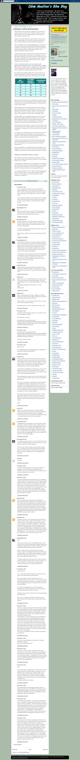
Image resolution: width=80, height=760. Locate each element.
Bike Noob (54, 303)
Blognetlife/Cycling (56, 187)
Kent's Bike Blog (56, 207)
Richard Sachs (55, 248)
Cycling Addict (55, 316)
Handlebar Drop (55, 152)
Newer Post (14, 749)
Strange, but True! (56, 364)
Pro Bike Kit (55, 246)
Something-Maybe (56, 362)
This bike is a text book (57, 372)
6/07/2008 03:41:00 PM (22, 715)
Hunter (18, 277)
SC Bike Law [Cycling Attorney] (59, 250)
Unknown (19, 498)
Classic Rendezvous (57, 234)
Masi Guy (54, 210)
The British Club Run (57, 116)
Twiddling (54, 115)
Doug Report (55, 320)
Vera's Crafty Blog (56, 288)
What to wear (55, 104)
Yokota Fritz (20, 265)
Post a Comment (17, 744)
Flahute (54, 328)
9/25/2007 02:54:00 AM (22, 308)
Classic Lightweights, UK (58, 233)
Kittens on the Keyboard (57, 277)
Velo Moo (54, 376)
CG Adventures (55, 310)
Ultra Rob (54, 374)
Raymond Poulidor (56, 113)
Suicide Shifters (56, 134)
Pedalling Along (55, 355)
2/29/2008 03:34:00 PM (22, 566)
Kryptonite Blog (55, 209)
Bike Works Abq (56, 305)
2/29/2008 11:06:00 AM (22, 535)
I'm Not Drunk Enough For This (59, 274)
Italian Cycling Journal (57, 205)
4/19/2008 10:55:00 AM (22, 635)
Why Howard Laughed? (57, 222)
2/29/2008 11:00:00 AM (22, 514)
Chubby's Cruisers (56, 231)
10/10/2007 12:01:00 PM (22, 455)
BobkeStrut (55, 189)
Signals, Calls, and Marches (58, 360)
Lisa (18, 458)
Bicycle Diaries (55, 182)
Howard (19, 293)
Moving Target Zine (56, 347)
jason (18, 408)
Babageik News (55, 299)
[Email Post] (45, 181)
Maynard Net (55, 212)
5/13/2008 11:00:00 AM (22, 682)
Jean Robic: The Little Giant (58, 126)
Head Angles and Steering (58, 144)
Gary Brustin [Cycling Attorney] (59, 240)
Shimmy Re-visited (56, 166)
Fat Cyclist (54, 203)
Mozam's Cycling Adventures (59, 349)
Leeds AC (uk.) (55, 339)
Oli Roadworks (55, 353)
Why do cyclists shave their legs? (60, 102)
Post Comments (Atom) (23, 752)
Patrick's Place (55, 286)
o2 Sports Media (56, 244)
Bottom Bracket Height (57, 150)
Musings (54, 351)
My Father (54, 156)
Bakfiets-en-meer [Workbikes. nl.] (60, 301)
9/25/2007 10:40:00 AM (22, 327)
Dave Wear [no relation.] (57, 238)
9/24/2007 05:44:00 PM (22, 262)
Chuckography (55, 272)
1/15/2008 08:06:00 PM (22, 495)
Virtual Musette (55, 378)
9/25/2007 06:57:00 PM (22, 405)
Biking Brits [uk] (56, 307)
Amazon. (58, 91)
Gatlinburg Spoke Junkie (58, 330)
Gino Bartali (55, 111)
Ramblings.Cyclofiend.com (58, 216)
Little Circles (55, 343)
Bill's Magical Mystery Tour (58, 309)
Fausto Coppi (55, 109)
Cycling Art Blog (56, 201)
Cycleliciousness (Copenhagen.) (59, 314)
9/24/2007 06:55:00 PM (22, 274)
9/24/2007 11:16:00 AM (22, 237)
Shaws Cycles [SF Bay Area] (59, 252)
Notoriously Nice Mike (57, 285)
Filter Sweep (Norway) (57, 324)
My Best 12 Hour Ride (57, 168)
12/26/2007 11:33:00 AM (22, 474)
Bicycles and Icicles (57, 184)
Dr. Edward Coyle (34, 44)
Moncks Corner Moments (58, 283)
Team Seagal (55, 366)
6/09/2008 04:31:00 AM (22, 741)
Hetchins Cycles (56, 242)
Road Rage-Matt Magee (57, 358)
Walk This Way (55, 290)
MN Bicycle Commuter (57, 214)
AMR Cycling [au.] (56, 297)
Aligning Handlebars (56, 148)
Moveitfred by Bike (56, 345)
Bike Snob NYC (56, 185)
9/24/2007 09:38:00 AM (22, 205)
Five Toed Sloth (56, 326)
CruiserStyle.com (56, 236)
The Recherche (55, 146)
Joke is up (54, 335)
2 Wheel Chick (55, 295)
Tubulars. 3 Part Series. (57, 124)
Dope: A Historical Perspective (59, 136)
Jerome (19, 356)
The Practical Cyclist (57, 368)
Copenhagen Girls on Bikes (58, 193)
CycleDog (54, 197)
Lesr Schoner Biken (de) (57, 341)
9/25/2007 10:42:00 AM (22, 342)
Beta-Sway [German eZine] (58, 227)
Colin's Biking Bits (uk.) (57, 191)
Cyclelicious (55, 199)
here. (60, 177)
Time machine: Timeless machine (60, 164)
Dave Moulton (20, 207)
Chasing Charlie (56, 162)
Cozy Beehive (55, 195)
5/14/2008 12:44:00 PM (22, 696)
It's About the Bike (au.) (57, 332)
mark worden (20, 421)
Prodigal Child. (54, 88)
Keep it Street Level (56, 337)
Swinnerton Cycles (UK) (57, 254)
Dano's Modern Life (56, 318)
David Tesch (55, 154)
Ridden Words (55, 218)
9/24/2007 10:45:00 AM (22, 216)
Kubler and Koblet (56, 122)
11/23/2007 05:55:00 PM (22, 463)
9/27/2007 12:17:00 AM (22, 418)
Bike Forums (55, 229)
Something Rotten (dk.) (57, 220)
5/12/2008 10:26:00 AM (22, 662)
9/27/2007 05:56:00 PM (22, 436)
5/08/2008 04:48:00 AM (22, 646)
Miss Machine (20, 219)
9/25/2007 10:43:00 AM (22, 354)
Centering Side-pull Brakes (58, 158)
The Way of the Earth (57, 370)
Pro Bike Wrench (56, 357)
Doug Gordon (20, 439)
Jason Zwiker (55, 275)
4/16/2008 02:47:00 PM (22, 603)
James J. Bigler (56, 333)
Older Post (45, 749)
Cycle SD (54, 312)
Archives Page (44, 756)
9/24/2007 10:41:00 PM (22, 290)
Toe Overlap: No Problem (58, 160)
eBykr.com (54, 322)
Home (30, 749)
